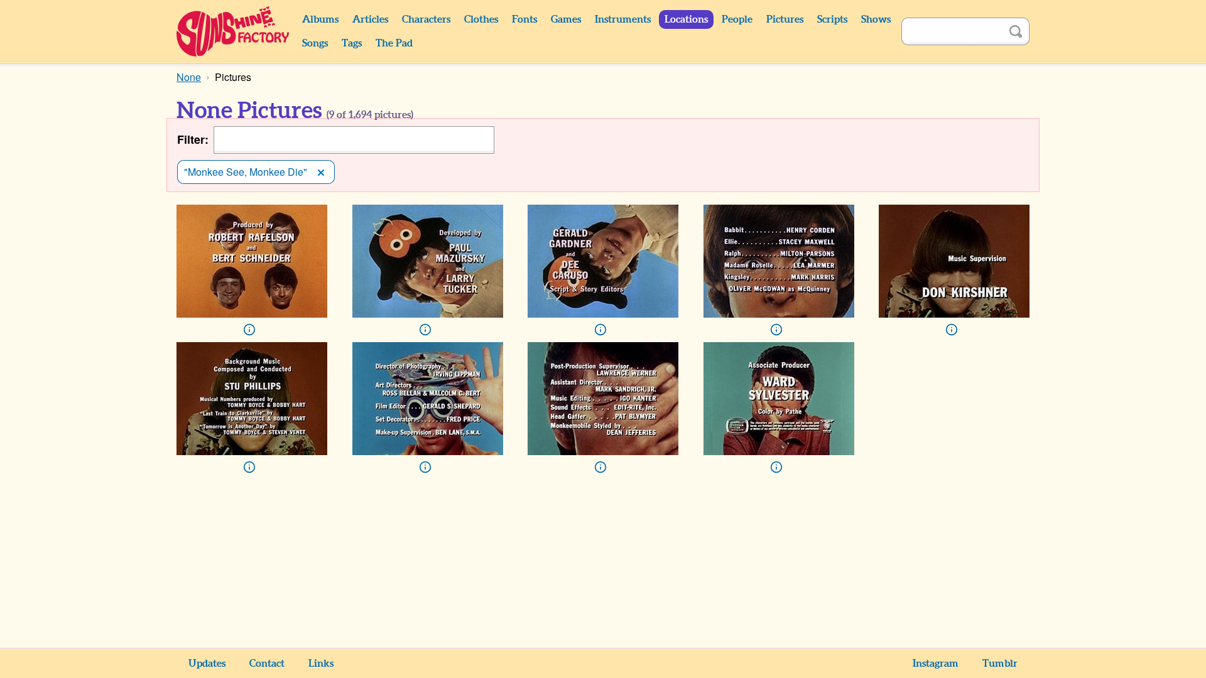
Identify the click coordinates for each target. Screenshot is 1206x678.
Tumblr (1000, 664)
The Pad (394, 43)
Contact (267, 664)
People (737, 19)
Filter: (193, 139)
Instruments (623, 19)
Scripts (832, 19)
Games (566, 19)
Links (321, 664)
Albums (320, 19)
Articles (370, 19)
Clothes (481, 19)
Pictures (784, 19)
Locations (686, 19)
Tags (352, 43)
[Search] (1015, 31)
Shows (876, 19)
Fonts (524, 19)
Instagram (936, 664)
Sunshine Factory (233, 31)
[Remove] (321, 172)
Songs (315, 43)
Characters (426, 19)
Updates (206, 664)
